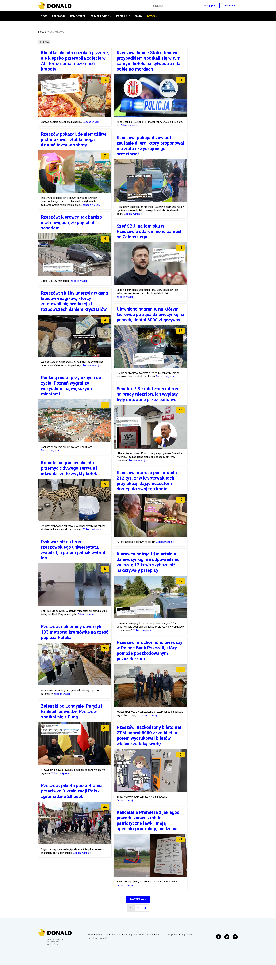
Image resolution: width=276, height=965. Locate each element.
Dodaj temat (172, 934)
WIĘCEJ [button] (151, 16)
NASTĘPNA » (138, 899)
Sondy (150, 934)
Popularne (116, 934)
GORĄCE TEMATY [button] (99, 16)
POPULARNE (123, 16)
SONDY (138, 16)
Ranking (128, 934)
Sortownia (139, 934)
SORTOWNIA (58, 16)
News (90, 934)
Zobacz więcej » (92, 121)
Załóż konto (228, 5)
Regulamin (186, 934)
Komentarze (102, 934)
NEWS (44, 16)
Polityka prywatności (98, 938)
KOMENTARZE (77, 16)
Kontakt (160, 934)
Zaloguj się (209, 5)
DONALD (42, 32)
